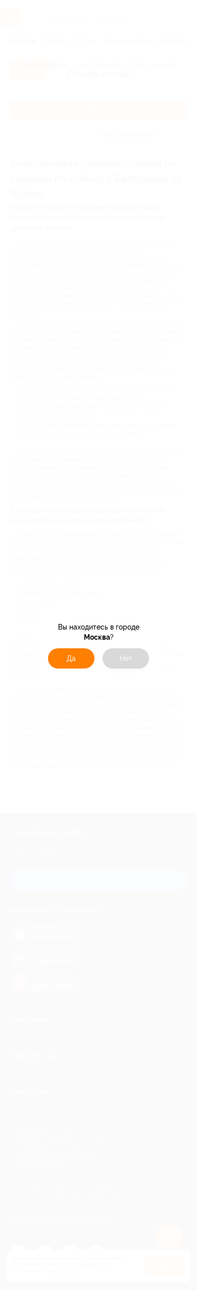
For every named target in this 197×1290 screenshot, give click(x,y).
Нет (126, 658)
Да (71, 658)
